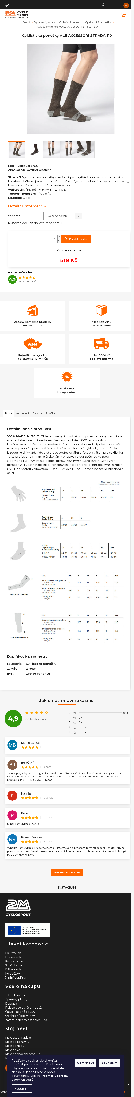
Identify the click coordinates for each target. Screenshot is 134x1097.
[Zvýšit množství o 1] (59, 237)
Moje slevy (12, 1050)
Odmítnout (85, 1063)
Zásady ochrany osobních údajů (27, 1020)
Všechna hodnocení (67, 872)
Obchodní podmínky (20, 1015)
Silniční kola (13, 965)
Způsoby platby (16, 999)
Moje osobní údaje (18, 1037)
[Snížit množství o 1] (59, 241)
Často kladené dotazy (20, 1011)
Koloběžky (12, 973)
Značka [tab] (50, 413)
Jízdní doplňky (15, 977)
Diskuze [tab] (37, 413)
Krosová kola (14, 961)
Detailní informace (25, 206)
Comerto (127, 1084)
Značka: (30, 170)
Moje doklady (14, 1045)
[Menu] (126, 5)
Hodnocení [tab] (22, 413)
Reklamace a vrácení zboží (23, 1007)
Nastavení (21, 1088)
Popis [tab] (8, 413)
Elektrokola (13, 953)
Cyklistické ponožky (41, 663)
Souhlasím (109, 1063)
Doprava (11, 1003)
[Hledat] (102, 4)
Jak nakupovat (15, 995)
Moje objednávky (17, 1041)
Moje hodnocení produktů (24, 1054)
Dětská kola (13, 969)
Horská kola (13, 957)
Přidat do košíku (78, 239)
